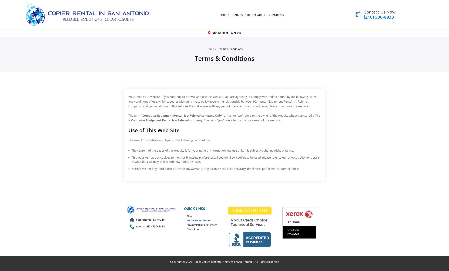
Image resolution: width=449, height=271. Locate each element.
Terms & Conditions (230, 49)
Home (225, 14)
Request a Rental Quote (249, 14)
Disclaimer (193, 229)
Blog (189, 216)
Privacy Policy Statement (202, 225)
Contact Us (276, 14)
